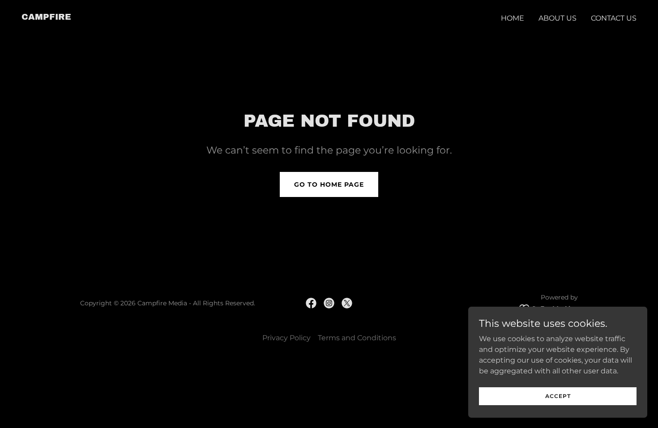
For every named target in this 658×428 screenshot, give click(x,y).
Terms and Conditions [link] (357, 338)
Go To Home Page (329, 184)
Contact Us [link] (614, 18)
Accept (558, 396)
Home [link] (512, 18)
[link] (46, 17)
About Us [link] (557, 18)
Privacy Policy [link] (286, 338)
